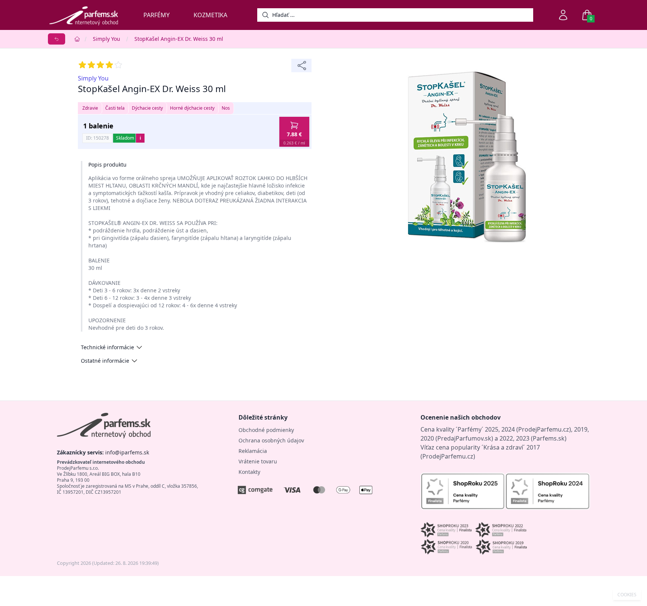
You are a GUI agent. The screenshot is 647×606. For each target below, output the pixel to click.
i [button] (140, 138)
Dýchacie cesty (147, 108)
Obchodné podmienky (266, 429)
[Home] (77, 39)
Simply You (106, 38)
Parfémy (156, 15)
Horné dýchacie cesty (192, 108)
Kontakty (249, 471)
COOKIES (627, 595)
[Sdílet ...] (301, 65)
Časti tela (115, 108)
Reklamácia (253, 450)
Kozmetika (210, 15)
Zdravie (90, 108)
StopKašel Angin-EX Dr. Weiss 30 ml (178, 38)
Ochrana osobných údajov (271, 440)
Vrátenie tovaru (258, 461)
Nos (226, 108)
